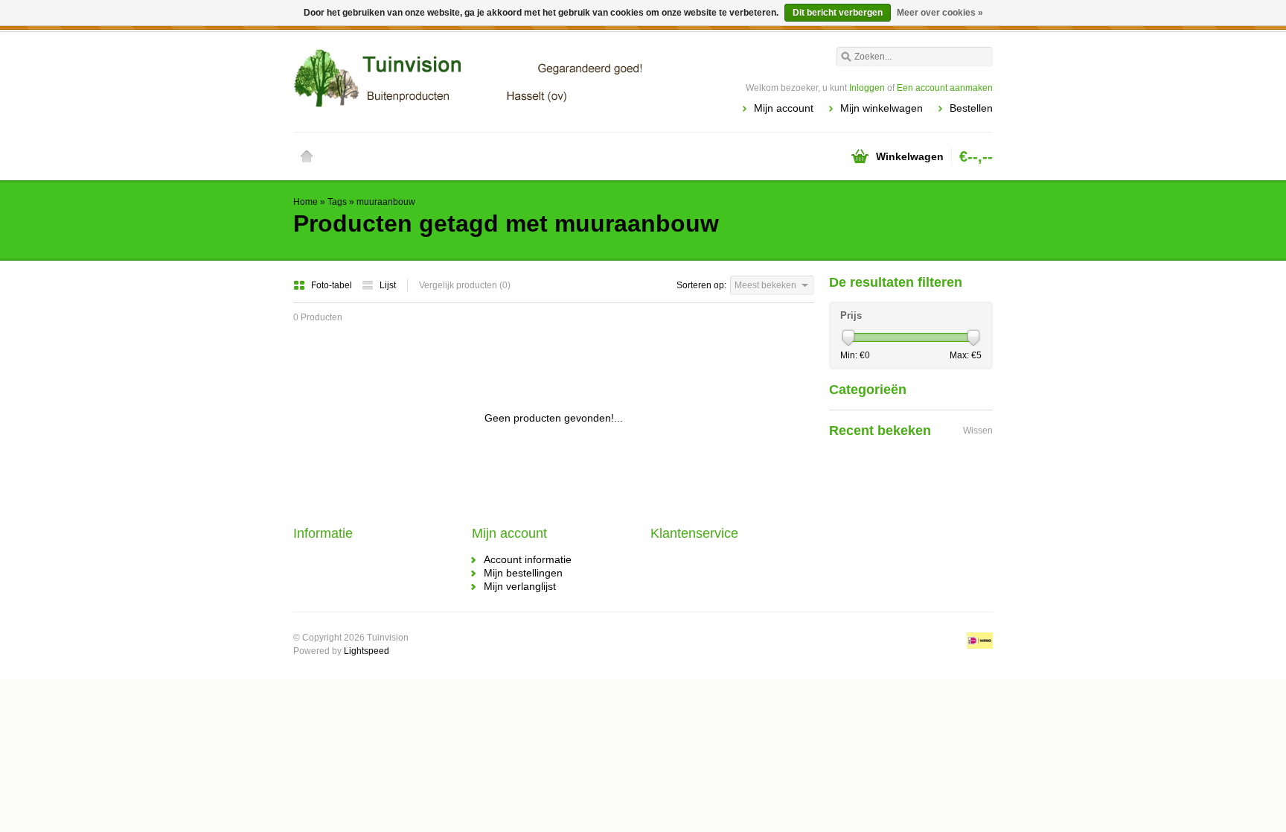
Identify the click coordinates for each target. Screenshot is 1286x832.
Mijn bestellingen (523, 573)
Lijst (388, 285)
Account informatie (528, 559)
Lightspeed (366, 651)
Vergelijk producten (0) (465, 285)
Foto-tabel (332, 285)
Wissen (978, 430)
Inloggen (867, 88)
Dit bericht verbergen (838, 12)
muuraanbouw (385, 202)
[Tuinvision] (468, 78)
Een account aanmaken (945, 88)
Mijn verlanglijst (520, 586)
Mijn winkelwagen (881, 108)
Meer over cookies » (940, 12)
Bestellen (971, 108)
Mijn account (783, 108)
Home (306, 156)
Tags (337, 202)
